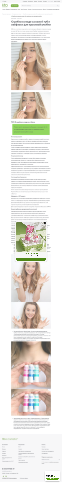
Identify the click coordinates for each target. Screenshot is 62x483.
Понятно (52, 478)
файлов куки (54, 476)
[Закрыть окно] (45, 223)
